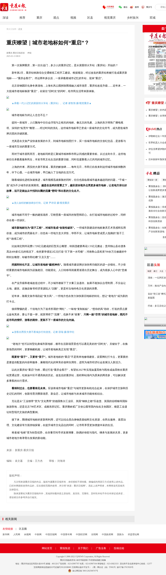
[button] (161, 325)
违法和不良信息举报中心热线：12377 (136, 564)
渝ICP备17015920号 (125, 567)
